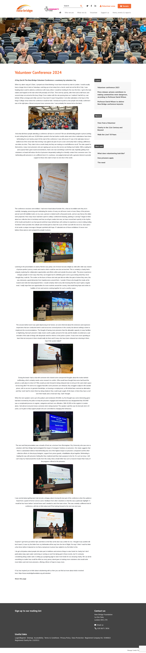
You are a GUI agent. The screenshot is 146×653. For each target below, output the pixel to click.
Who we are (69, 12)
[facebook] (91, 6)
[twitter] (87, 6)
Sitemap (30, 638)
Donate (126, 6)
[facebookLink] (22, 583)
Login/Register (20, 638)
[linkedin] (95, 6)
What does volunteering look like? (111, 153)
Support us (105, 12)
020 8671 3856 (103, 628)
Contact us (99, 610)
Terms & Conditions (51, 638)
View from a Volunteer (106, 123)
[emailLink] (17, 583)
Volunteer (93, 12)
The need (101, 162)
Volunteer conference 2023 (108, 87)
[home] (60, 12)
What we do (81, 12)
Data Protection (78, 638)
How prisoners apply (106, 158)
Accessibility (38, 638)
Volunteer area (108, 6)
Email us (100, 625)
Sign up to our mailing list (28, 610)
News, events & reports (122, 12)
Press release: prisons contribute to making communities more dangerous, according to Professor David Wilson (112, 94)
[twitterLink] (26, 583)
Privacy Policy (65, 638)
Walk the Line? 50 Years (107, 134)
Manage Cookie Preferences (135, 650)
